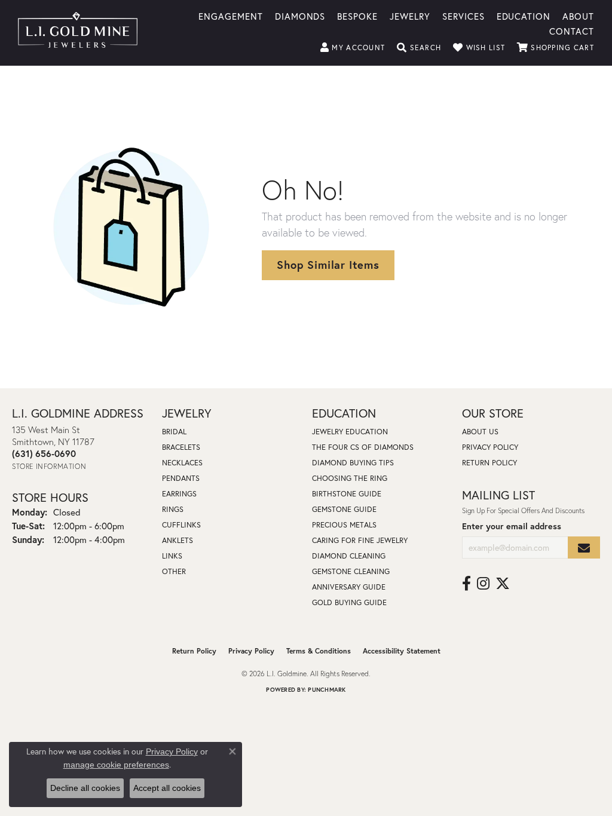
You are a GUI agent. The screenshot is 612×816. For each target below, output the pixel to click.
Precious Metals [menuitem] (344, 525)
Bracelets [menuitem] (181, 447)
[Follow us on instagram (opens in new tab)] (483, 583)
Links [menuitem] (172, 556)
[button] (352, 48)
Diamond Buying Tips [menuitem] (353, 463)
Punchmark (326, 690)
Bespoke (357, 15)
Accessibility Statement (401, 650)
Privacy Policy (490, 447)
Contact (571, 30)
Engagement (230, 15)
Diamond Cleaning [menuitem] (348, 556)
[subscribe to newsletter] (584, 547)
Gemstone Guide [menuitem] (344, 509)
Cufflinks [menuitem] (181, 525)
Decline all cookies (85, 788)
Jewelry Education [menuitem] (350, 432)
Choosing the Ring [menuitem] (349, 478)
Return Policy (489, 463)
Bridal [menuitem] (174, 432)
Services (463, 15)
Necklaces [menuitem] (182, 463)
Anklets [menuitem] (177, 540)
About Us (480, 432)
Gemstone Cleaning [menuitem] (351, 571)
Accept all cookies (167, 788)
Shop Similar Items (328, 264)
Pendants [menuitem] (181, 478)
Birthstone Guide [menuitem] (346, 494)
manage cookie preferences (116, 764)
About (578, 15)
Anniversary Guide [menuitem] (348, 587)
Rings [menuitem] (172, 509)
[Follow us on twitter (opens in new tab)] (502, 583)
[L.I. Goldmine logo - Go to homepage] (77, 33)
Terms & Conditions (318, 650)
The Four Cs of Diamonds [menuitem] (363, 447)
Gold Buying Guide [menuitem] (349, 602)
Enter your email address (511, 526)
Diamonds (300, 15)
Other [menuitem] (174, 571)
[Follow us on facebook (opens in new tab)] (466, 583)
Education (524, 15)
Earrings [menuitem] (179, 494)
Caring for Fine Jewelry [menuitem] (360, 540)
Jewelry (410, 15)
